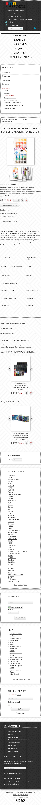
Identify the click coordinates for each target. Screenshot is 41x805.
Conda (10, 511)
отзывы (13, 184)
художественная (15, 670)
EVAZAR (11, 577)
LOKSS (10, 566)
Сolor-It (10, 498)
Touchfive (11, 562)
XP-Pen (10, 541)
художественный (15, 646)
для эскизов (14, 661)
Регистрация (20, 713)
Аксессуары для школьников (13, 105)
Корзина (13, 25)
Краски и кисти (9, 95)
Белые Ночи (14, 640)
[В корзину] (27, 393)
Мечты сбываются (14, 494)
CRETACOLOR (13, 519)
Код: (10, 609)
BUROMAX (12, 537)
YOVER (14, 221)
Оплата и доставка (16, 10)
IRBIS (10, 488)
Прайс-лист (12, 745)
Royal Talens (12, 532)
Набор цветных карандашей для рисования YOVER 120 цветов (20, 386)
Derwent (11, 522)
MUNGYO (11, 534)
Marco (12, 672)
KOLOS (10, 526)
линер (12, 644)
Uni (9, 509)
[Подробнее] (27, 443)
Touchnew (11, 560)
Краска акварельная (17, 657)
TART (10, 573)
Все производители (20, 585)
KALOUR (11, 570)
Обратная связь (21, 792)
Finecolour (11, 475)
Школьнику (20, 52)
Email (19, 695)
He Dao (10, 481)
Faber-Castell (12, 539)
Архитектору (19, 35)
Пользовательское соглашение (22, 19)
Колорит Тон (12, 500)
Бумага (6, 91)
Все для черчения (10, 98)
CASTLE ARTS (13, 581)
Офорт (10, 496)
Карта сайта (10, 792)
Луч (9, 503)
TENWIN (11, 568)
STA (9, 547)
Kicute (10, 483)
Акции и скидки (15, 16)
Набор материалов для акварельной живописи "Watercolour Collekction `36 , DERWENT (20, 436)
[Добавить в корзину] (22, 200)
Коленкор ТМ (12, 545)
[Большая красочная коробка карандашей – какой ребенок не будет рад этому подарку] (20, 368)
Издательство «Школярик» (17, 551)
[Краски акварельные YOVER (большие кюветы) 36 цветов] (20, 151)
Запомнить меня (16, 705)
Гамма (10, 492)
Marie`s (10, 556)
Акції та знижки (13, 751)
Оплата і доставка (14, 743)
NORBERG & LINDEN (15, 575)
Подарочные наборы (19, 57)
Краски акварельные (12, 323)
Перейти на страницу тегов (20, 679)
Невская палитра (14, 530)
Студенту (19, 48)
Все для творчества (10, 100)
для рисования (15, 663)
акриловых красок (16, 665)
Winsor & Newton (14, 554)
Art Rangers (12, 579)
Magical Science (13, 479)
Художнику (20, 44)
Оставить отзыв (25, 340)
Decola (12, 642)
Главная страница (10, 119)
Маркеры (7, 93)
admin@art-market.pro (11, 784)
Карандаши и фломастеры (12, 102)
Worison (11, 549)
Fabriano (11, 515)
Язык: (10, 460)
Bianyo (10, 505)
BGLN (10, 513)
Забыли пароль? (14, 702)
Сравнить (5, 195)
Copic (10, 477)
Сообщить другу (5, 210)
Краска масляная (16, 653)
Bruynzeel (11, 524)
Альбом (12, 636)
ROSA (10, 528)
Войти (10, 22)
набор (12, 668)
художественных (15, 638)
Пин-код (11, 695)
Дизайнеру (19, 39)
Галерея (11, 13)
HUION (10, 543)
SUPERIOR (12, 558)
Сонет (12, 655)
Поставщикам (12, 748)
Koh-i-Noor (12, 517)
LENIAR (11, 486)
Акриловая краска (16, 634)
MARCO (11, 490)
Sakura (10, 507)
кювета (12, 651)
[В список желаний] (27, 200)
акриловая (13, 649)
